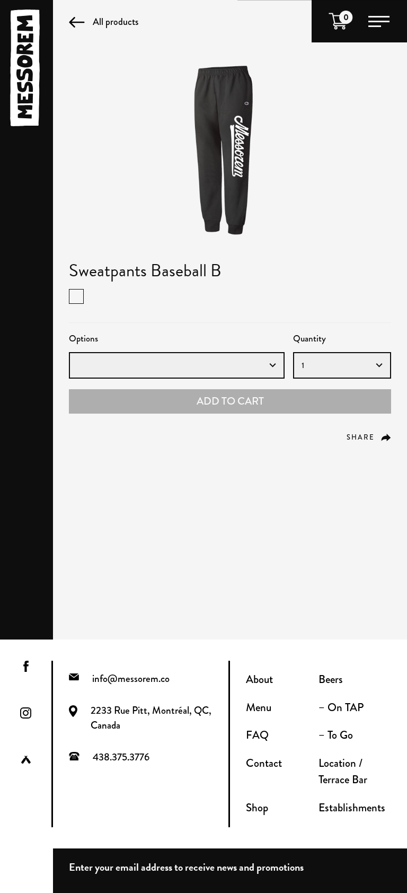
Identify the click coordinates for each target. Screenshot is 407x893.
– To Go (335, 735)
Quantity (309, 339)
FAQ (257, 735)
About (259, 679)
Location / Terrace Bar (342, 771)
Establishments (351, 808)
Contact (264, 763)
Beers (330, 679)
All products (115, 22)
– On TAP (341, 707)
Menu (258, 707)
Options (83, 339)
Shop (257, 808)
